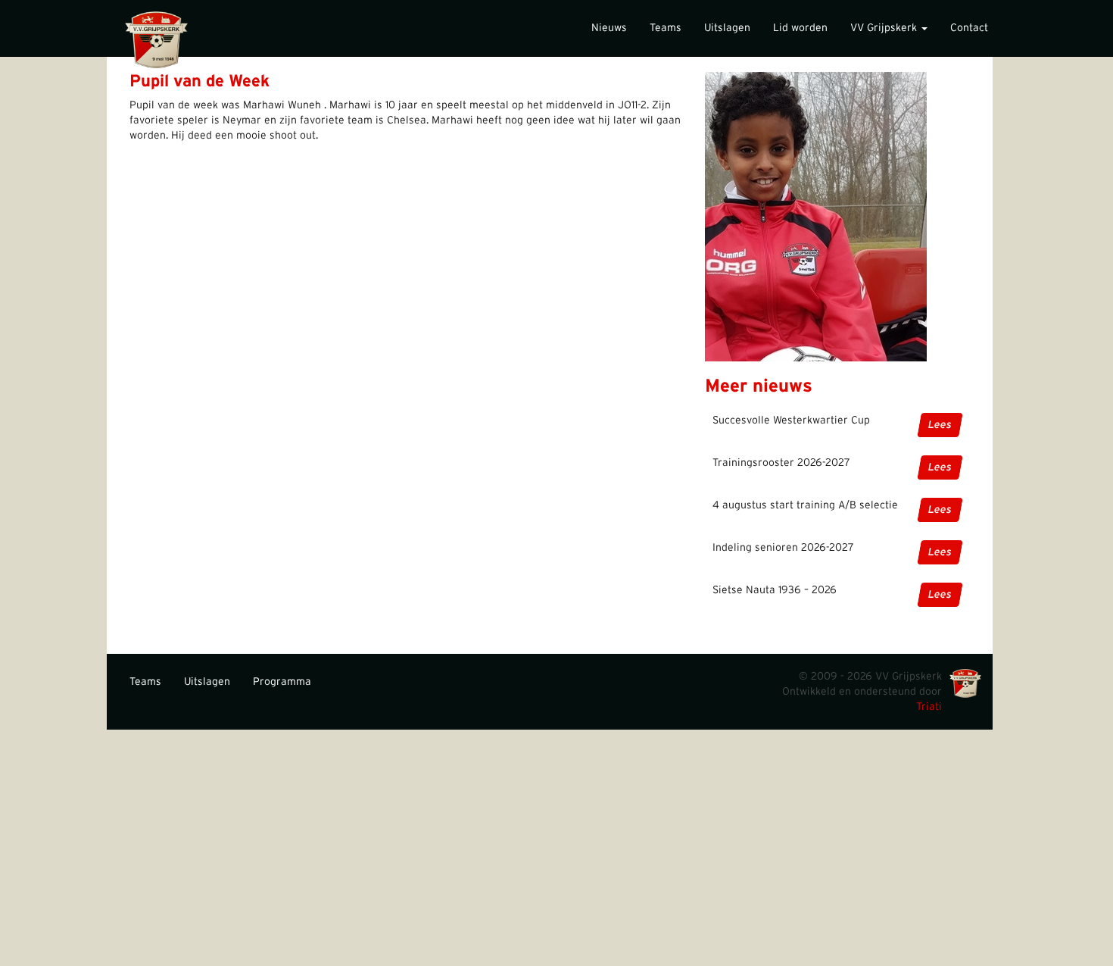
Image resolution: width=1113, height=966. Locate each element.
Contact (969, 28)
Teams (665, 28)
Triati (929, 707)
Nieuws (609, 28)
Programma (282, 682)
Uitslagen (727, 28)
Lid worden (800, 28)
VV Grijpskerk (885, 28)
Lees (940, 425)
